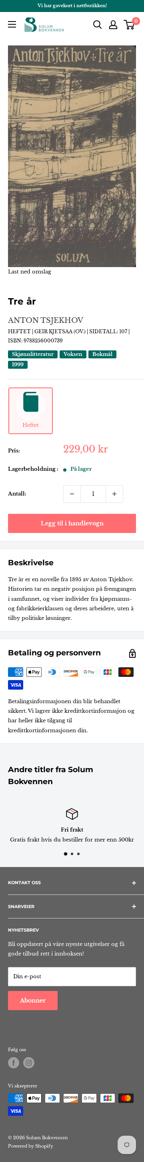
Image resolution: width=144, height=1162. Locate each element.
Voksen (73, 354)
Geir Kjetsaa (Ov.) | (61, 331)
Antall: (17, 493)
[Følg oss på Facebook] (13, 1062)
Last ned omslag (29, 271)
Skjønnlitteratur (33, 354)
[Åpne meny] (12, 24)
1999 (18, 365)
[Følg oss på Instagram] (28, 1062)
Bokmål (102, 354)
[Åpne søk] (97, 24)
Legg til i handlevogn (72, 523)
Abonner (33, 1000)
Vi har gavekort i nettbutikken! (72, 5)
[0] (129, 24)
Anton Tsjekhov (45, 320)
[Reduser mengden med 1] (72, 494)
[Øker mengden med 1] (114, 494)
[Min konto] (113, 24)
